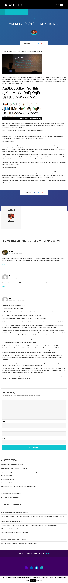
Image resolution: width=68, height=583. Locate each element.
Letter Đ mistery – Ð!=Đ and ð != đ (18, 509)
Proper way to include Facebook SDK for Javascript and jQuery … (17, 490)
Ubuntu (6, 145)
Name (4, 422)
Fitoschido (12, 276)
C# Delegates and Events (7, 479)
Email (4, 430)
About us (29, 553)
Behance (31, 567)
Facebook (36, 567)
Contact (41, 553)
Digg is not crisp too (14, 529)
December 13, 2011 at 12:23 (16, 278)
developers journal (37, 19)
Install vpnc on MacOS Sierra (8, 482)
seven (2, 512)
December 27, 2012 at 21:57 (17, 300)
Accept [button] (32, 580)
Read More (39, 580)
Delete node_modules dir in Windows (10, 497)
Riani (2, 521)
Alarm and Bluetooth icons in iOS (14, 521)
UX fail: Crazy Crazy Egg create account (11, 493)
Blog (47, 553)
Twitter (41, 567)
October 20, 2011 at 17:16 (16, 253)
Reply (3, 264)
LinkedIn (26, 567)
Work (35, 553)
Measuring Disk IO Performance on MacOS (12, 464)
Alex (2, 543)
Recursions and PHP (6, 475)
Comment (4, 399)
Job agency (4, 529)
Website (14, 227)
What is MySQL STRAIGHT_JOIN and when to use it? (14, 468)
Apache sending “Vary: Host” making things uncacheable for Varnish (18, 486)
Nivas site (22, 553)
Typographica (26, 79)
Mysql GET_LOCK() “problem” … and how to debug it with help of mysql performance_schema (24, 472)
